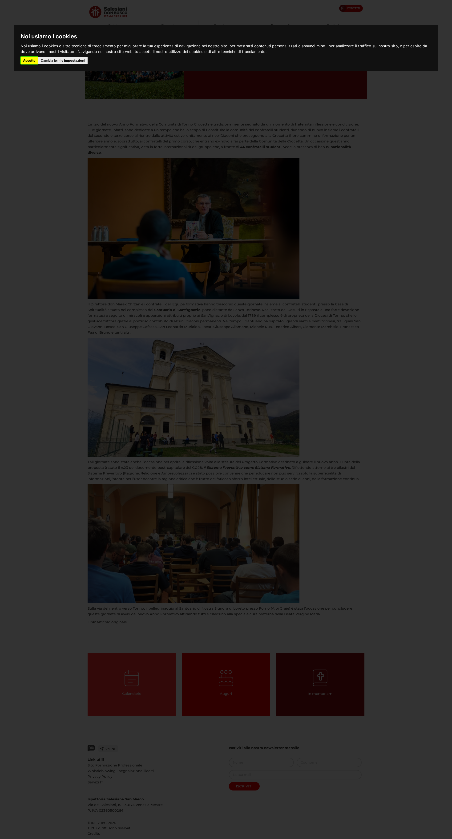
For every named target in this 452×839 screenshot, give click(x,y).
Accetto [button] (29, 60)
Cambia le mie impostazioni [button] (63, 60)
